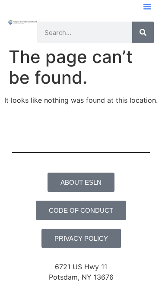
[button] (147, 6)
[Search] (143, 32)
